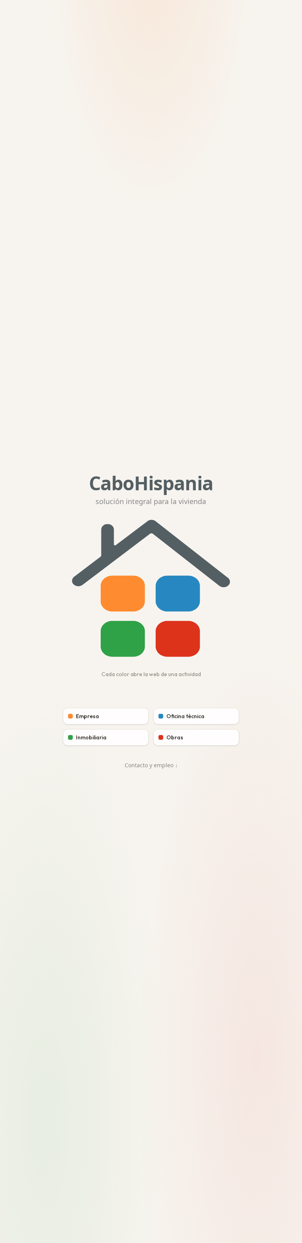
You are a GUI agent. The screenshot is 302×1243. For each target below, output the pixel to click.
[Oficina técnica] (178, 594)
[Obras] (178, 639)
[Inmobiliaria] (123, 639)
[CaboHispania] (123, 594)
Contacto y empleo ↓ (151, 765)
